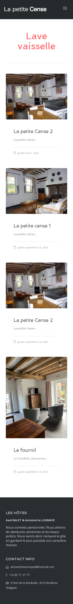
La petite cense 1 (32, 226)
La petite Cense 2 (33, 131)
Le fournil (25, 450)
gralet (21, 153)
